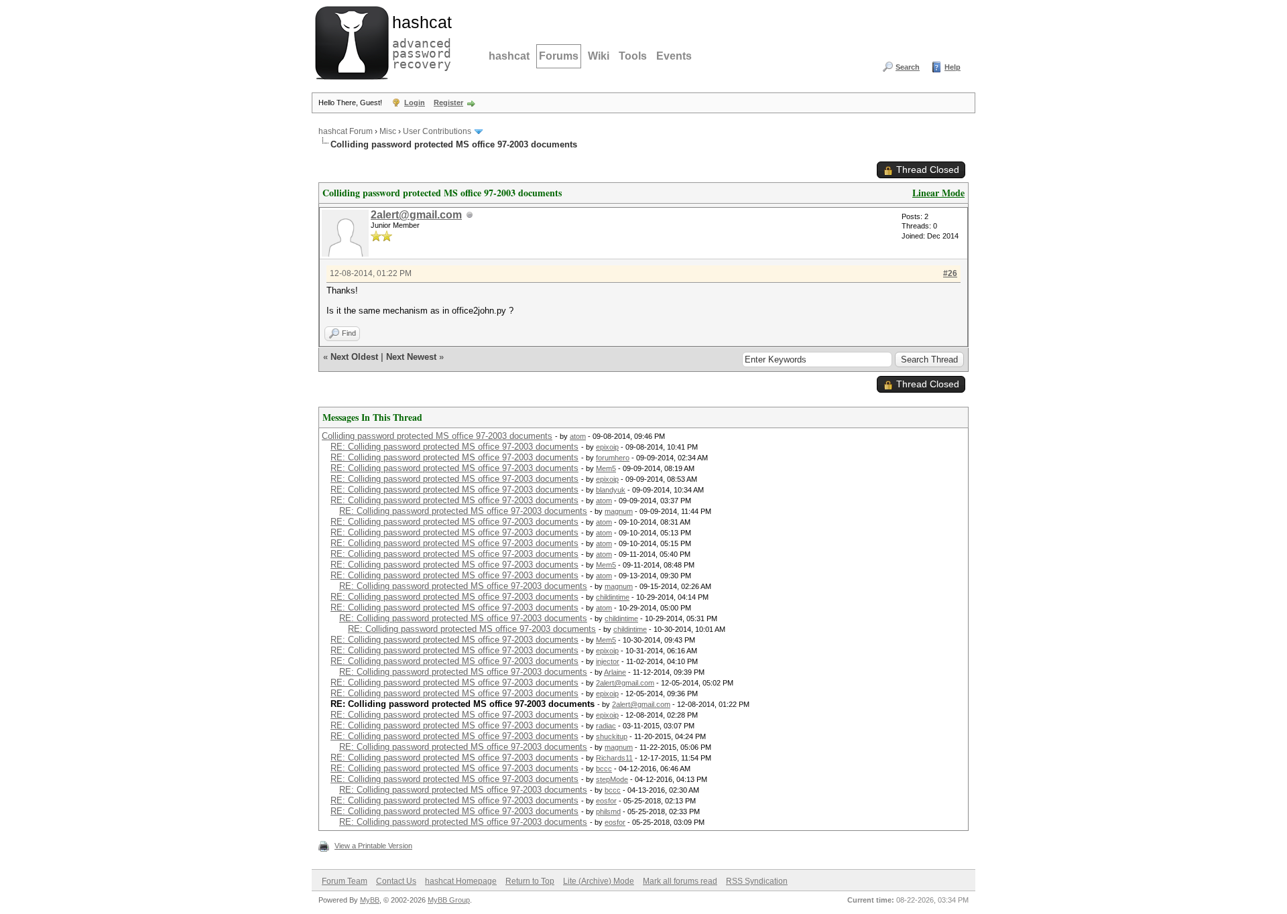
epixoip (607, 447)
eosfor (606, 801)
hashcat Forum (345, 131)
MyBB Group (449, 900)
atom (578, 436)
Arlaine (615, 672)
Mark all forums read (680, 881)
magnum (619, 511)
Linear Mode (938, 193)
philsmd (608, 811)
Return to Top (529, 881)
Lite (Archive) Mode (598, 881)
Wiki (598, 56)
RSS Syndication (757, 881)
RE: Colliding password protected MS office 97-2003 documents (454, 447)
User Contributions (437, 131)
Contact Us (396, 881)
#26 (950, 273)
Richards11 (614, 758)
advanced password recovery (419, 41)
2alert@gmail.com (416, 214)
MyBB (369, 900)
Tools (633, 56)
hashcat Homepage (461, 881)
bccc (604, 769)
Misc (387, 131)
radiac (606, 726)
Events (674, 56)
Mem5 (606, 468)
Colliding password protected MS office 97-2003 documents (437, 436)
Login (414, 103)
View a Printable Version (373, 846)
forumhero (612, 458)
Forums (558, 56)
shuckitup (611, 736)
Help (952, 67)
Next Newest (411, 357)
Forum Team (344, 881)
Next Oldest (354, 357)
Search (908, 67)
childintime (612, 597)
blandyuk (610, 490)
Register (448, 103)
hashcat (509, 56)
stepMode (612, 779)
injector (607, 661)
